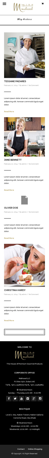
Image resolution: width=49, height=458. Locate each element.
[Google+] (34, 398)
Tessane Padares (15, 81)
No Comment (34, 85)
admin (24, 85)
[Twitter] (15, 398)
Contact (21, 449)
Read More (9, 112)
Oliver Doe (11, 208)
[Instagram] (40, 398)
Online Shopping (35, 449)
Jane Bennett (13, 160)
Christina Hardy (14, 290)
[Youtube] (21, 398)
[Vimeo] (27, 398)
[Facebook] (9, 398)
